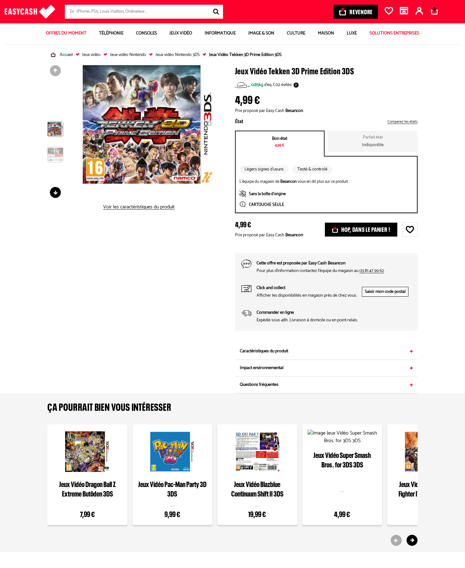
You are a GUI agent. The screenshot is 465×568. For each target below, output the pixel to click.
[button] (55, 134)
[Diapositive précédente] (55, 70)
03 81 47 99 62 (371, 271)
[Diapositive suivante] (55, 192)
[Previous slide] (396, 540)
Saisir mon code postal (385, 291)
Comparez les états (403, 122)
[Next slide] (412, 540)
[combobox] (144, 12)
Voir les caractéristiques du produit (139, 207)
